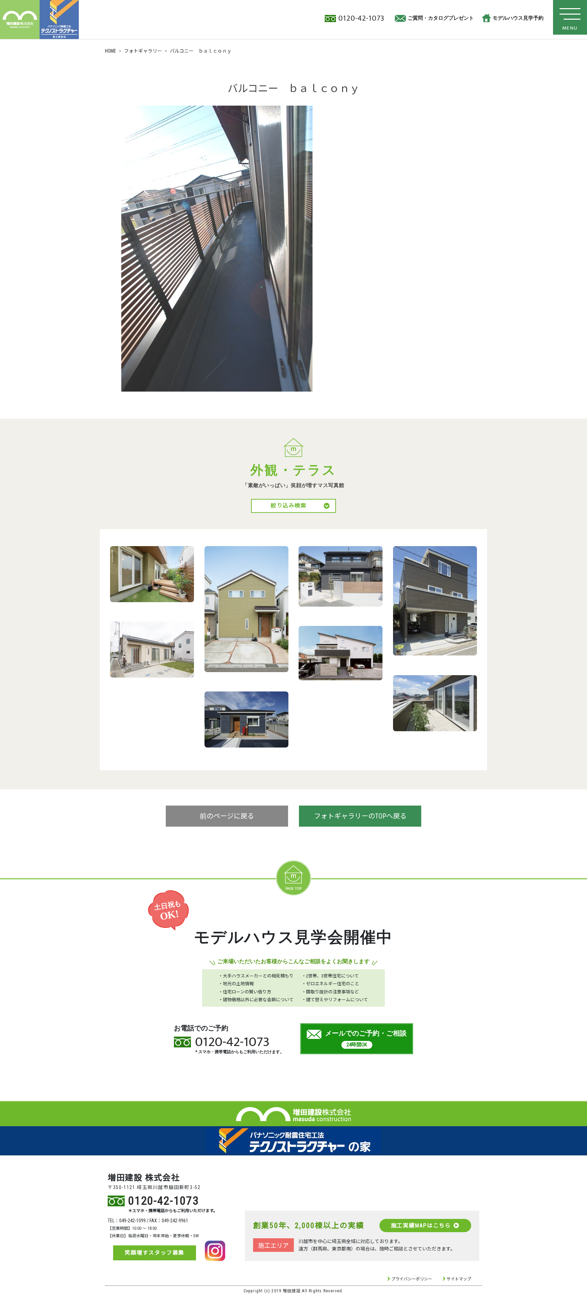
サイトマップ (459, 1279)
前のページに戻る (227, 816)
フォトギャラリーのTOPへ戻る (360, 816)
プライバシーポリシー (411, 1279)
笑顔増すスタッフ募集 (154, 1252)
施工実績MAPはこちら (421, 1225)
